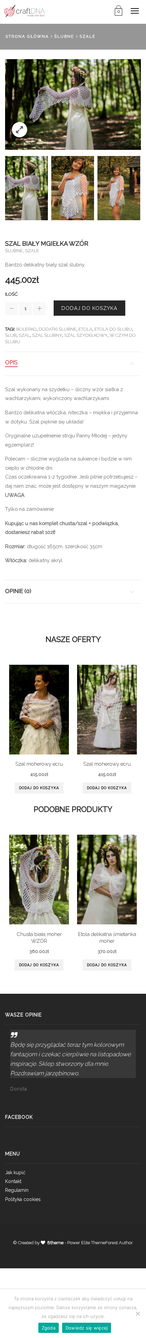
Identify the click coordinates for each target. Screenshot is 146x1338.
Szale (87, 36)
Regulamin (17, 1190)
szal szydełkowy (86, 335)
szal (24, 335)
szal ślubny (47, 335)
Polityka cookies (22, 1199)
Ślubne (64, 36)
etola (85, 329)
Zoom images (19, 129)
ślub (11, 335)
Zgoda (48, 1328)
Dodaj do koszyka (89, 308)
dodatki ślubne (57, 329)
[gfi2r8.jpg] (118, 188)
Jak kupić (15, 1172)
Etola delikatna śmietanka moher (107, 937)
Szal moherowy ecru (39, 764)
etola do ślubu (113, 329)
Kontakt (13, 1181)
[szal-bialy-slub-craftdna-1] (26, 188)
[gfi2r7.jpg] (72, 188)
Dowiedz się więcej (87, 1328)
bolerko (26, 329)
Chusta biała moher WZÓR (39, 937)
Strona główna (27, 36)
